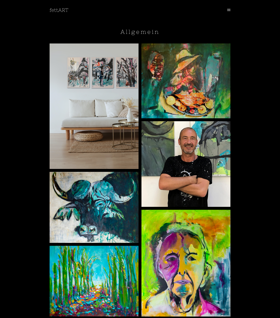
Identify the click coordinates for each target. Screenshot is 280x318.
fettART (59, 10)
